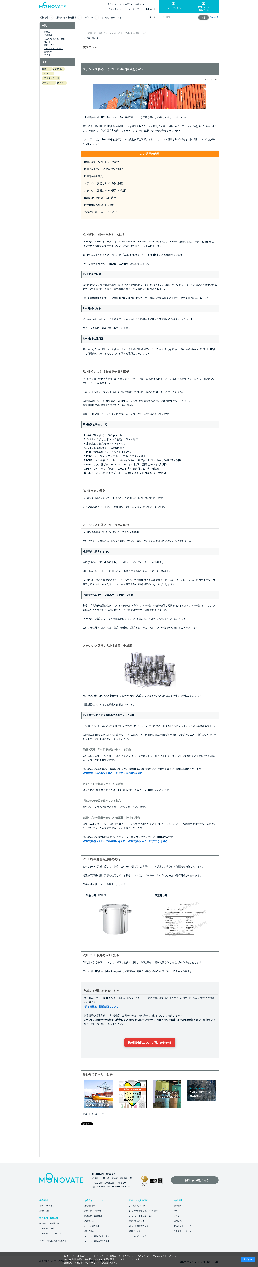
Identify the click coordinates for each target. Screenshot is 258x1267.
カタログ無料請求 (137, 1221)
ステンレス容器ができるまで (96, 1236)
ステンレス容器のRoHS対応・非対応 (105, 190)
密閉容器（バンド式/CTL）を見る (149, 841)
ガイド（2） (48, 73)
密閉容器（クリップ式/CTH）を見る (105, 841)
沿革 (176, 1211)
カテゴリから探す (47, 1205)
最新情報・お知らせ (182, 1231)
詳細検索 (214, 17)
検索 (203, 17)
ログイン (136, 9)
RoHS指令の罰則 (93, 176)
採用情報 (178, 1221)
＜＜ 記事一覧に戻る (90, 38)
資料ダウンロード (137, 1231)
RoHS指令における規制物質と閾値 (103, 169)
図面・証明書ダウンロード (140, 1226)
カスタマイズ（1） (51, 78)
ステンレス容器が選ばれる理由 (53, 1241)
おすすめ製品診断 (92, 1226)
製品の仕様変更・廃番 (54, 38)
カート (153, 9)
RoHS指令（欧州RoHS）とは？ (101, 161)
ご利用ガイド (111, 4)
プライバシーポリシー (89, 1262)
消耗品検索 (89, 1231)
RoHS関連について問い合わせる (150, 1042)
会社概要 (178, 1205)
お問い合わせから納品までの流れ (143, 1211)
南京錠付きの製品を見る (99, 773)
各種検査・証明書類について (102, 1006)
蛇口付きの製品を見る (130, 773)
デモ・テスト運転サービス (140, 1216)
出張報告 (48, 52)
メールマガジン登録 (137, 1236)
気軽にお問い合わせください (100, 212)
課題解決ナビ (90, 1205)
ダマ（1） (61, 82)
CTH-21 (102, 895)
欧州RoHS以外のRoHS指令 (99, 204)
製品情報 (48, 35)
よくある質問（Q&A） (139, 1205)
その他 (47, 55)
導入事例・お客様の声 (49, 1223)
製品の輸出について (182, 1226)
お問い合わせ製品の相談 (203, 8)
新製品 (47, 32)
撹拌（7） (47, 69)
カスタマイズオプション (50, 1233)
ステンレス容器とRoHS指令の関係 (103, 183)
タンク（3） (58, 69)
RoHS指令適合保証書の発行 (100, 197)
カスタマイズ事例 (47, 1228)
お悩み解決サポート (112, 17)
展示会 (47, 42)
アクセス (178, 1216)
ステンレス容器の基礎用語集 (96, 1241)
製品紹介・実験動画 (93, 1216)
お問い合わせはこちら (197, 1180)
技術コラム (49, 45)
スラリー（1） (49, 82)
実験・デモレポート (53, 48)
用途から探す (45, 1211)
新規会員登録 (116, 9)
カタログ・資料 (174, 8)
